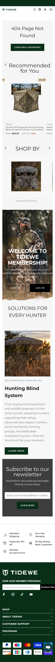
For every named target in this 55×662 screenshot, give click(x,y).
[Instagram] (12, 594)
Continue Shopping (27, 47)
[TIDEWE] (9, 9)
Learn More (16, 451)
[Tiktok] (22, 594)
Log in (40, 288)
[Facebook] (3, 594)
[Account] (45, 9)
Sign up (16, 288)
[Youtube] (31, 594)
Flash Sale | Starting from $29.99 (27, 3)
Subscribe (28, 505)
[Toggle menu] (51, 9)
